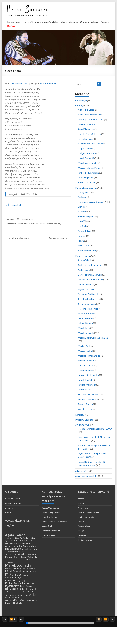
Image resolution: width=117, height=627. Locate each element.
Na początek (13, 21)
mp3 (9, 574)
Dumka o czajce (58, 238)
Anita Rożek (84, 269)
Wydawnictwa (82, 424)
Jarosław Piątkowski (88, 299)
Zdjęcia (63, 21)
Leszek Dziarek (85, 318)
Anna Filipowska (86, 129)
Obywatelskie (85, 231)
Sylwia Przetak (22, 595)
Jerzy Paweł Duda (32, 554)
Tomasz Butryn (85, 404)
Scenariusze (83, 245)
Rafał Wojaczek (86, 177)
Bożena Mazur (30, 546)
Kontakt (9, 512)
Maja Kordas (9, 562)
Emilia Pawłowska (29, 549)
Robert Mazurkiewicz (88, 394)
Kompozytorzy (82, 256)
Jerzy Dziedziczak (87, 303)
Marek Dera (84, 328)
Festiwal (11, 26)
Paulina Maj (30, 583)
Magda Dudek (85, 148)
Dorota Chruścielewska (89, 134)
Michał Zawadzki (86, 360)
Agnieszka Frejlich (27, 538)
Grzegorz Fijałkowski (88, 294)
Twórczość (27, 21)
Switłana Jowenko (87, 182)
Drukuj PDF (15, 204)
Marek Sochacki (20, 83)
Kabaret (82, 211)
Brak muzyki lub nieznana (90, 279)
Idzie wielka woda (19, 238)
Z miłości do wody (53, 223)
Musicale (82, 226)
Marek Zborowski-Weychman (93, 337)
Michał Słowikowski (27, 568)
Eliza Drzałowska (13, 549)
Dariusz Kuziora (86, 284)
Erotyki (81, 206)
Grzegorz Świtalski (12, 551)
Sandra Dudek (10, 595)
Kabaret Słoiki (12, 557)
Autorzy (79, 105)
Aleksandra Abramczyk (89, 114)
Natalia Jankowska (21, 575)
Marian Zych (84, 346)
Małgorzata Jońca (87, 153)
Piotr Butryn (12, 586)
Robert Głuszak (27, 589)
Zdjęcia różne (81, 471)
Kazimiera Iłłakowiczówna (91, 143)
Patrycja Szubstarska (88, 172)
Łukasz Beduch (85, 323)
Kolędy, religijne (85, 216)
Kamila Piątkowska (28, 557)
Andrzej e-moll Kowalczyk (91, 119)
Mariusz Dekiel (85, 350)
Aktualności (81, 100)
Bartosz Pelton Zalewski (90, 274)
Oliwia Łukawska (29, 578)
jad (22, 551)
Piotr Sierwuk (26, 586)
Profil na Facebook (13, 503)
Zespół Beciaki (31, 600)
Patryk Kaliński (85, 379)
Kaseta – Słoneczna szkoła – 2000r (95, 428)
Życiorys (73, 21)
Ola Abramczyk (13, 577)
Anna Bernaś (10, 543)
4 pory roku (83, 192)
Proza (81, 240)
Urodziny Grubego (89, 21)
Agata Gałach (84, 260)
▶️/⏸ (13, 619)
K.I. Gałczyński (85, 138)
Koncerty (105, 21)
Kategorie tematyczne (86, 188)
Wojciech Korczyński (14, 600)
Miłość (42, 223)
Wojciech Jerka (85, 409)
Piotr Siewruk (84, 389)
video (33, 594)
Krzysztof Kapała (86, 313)
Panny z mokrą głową (15, 580)
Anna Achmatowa (86, 124)
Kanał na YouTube (13, 498)
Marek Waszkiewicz (88, 163)
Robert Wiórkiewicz (88, 399)
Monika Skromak (29, 571)
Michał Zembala (86, 365)
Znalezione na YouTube (46, 21)
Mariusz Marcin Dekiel (89, 167)
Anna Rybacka (13, 546)
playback (11, 588)
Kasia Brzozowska (12, 560)
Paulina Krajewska (87, 384)
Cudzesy (82, 197)
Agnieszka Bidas (86, 109)
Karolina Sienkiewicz (88, 308)
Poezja (81, 235)
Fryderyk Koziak (86, 289)
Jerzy (11, 219)
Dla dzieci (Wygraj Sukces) (91, 201)
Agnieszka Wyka (11, 541)
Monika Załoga (85, 370)
